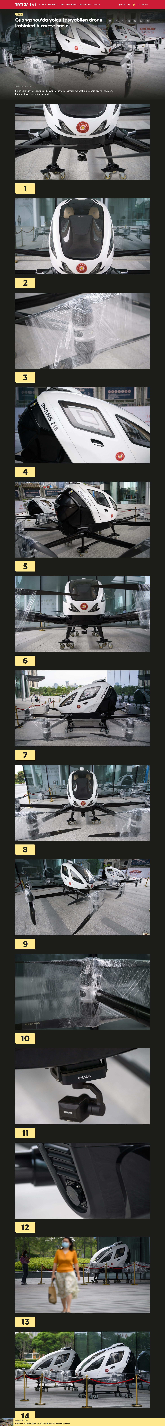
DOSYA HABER (85, 5)
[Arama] (130, 4)
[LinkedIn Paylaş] (128, 20)
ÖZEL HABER (71, 5)
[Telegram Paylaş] (135, 20)
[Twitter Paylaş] (122, 20)
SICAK (41, 5)
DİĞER (95, 5)
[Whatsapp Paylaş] (141, 20)
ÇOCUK (62, 5)
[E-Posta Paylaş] (147, 20)
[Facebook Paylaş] (116, 20)
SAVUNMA (52, 5)
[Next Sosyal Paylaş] (110, 20)
